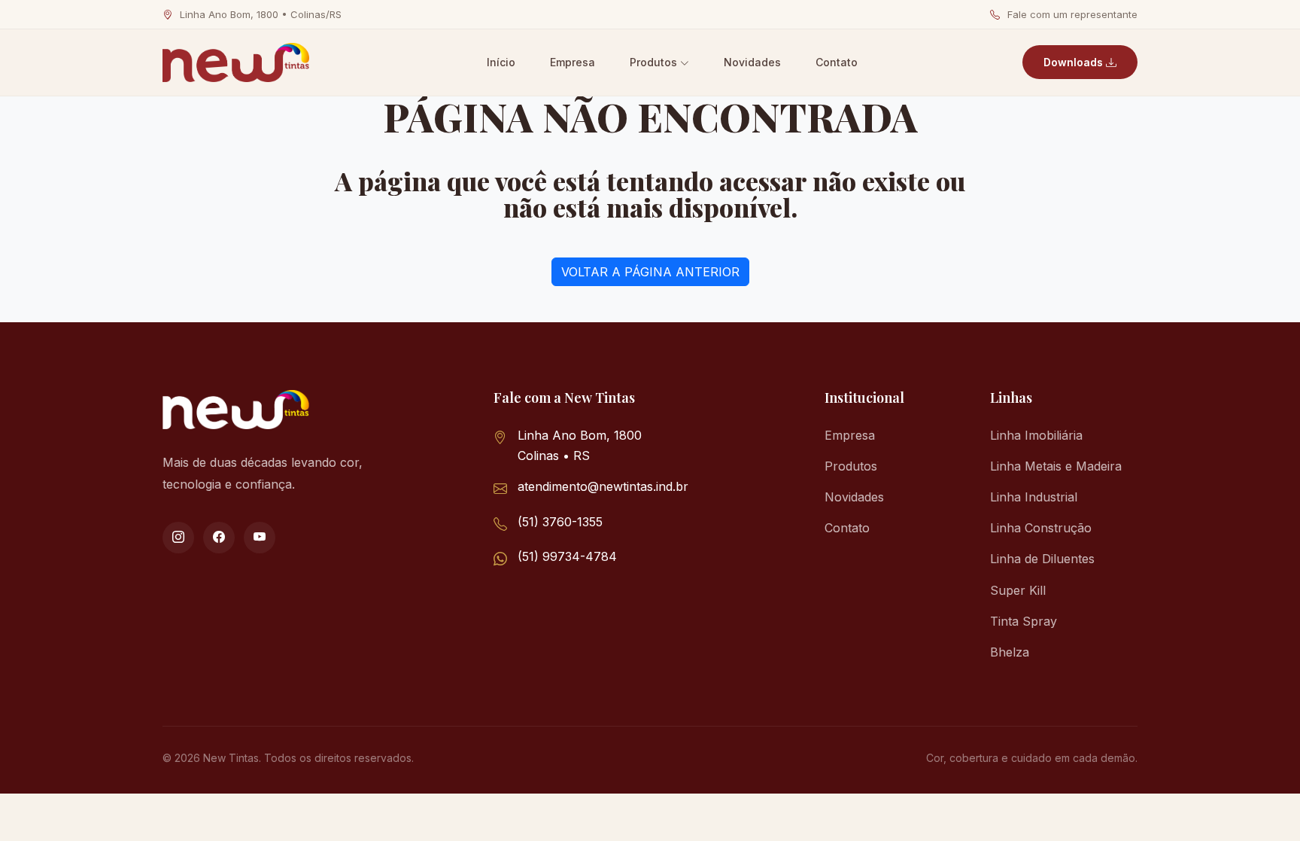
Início (501, 62)
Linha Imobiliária (1036, 435)
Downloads (1074, 62)
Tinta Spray (1023, 621)
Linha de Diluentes (1042, 558)
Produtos (655, 62)
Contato (837, 62)
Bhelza (1009, 652)
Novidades (752, 62)
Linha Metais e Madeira (1056, 466)
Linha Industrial (1033, 496)
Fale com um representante (1071, 14)
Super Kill (1018, 590)
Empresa (572, 62)
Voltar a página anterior (650, 271)
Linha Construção (1041, 527)
